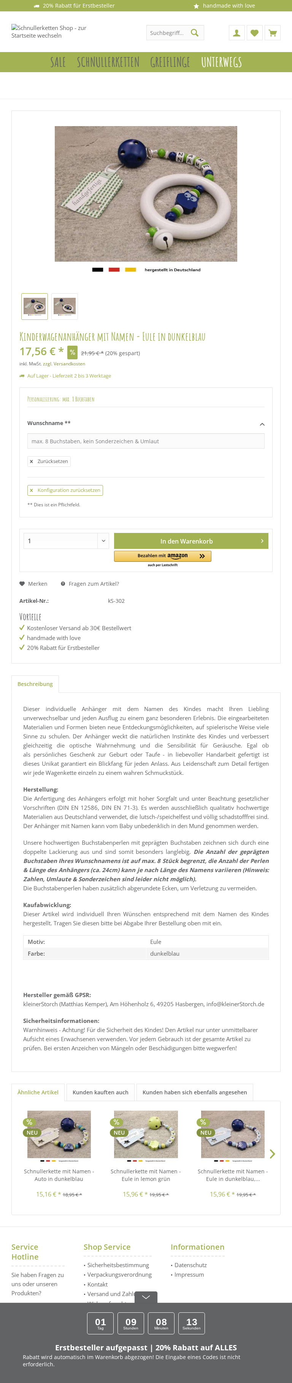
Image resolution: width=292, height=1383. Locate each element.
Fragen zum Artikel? (93, 583)
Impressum (189, 1274)
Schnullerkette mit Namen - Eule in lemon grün (146, 1175)
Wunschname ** (49, 423)
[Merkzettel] (255, 32)
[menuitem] (273, 32)
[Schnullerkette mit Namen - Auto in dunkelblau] (59, 1137)
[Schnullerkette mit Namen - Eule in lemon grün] (146, 1137)
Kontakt (97, 1284)
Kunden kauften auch (101, 1092)
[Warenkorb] (273, 32)
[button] (162, 559)
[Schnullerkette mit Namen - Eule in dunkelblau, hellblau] (233, 1137)
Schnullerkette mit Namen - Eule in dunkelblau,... (233, 1175)
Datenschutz (191, 1265)
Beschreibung (35, 684)
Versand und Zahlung (115, 1294)
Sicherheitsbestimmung (118, 1265)
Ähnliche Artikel (38, 1092)
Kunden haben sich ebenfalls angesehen (195, 1092)
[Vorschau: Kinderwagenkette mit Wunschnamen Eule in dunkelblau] (34, 306)
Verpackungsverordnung (119, 1274)
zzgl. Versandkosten (64, 363)
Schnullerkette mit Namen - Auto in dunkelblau (59, 1175)
